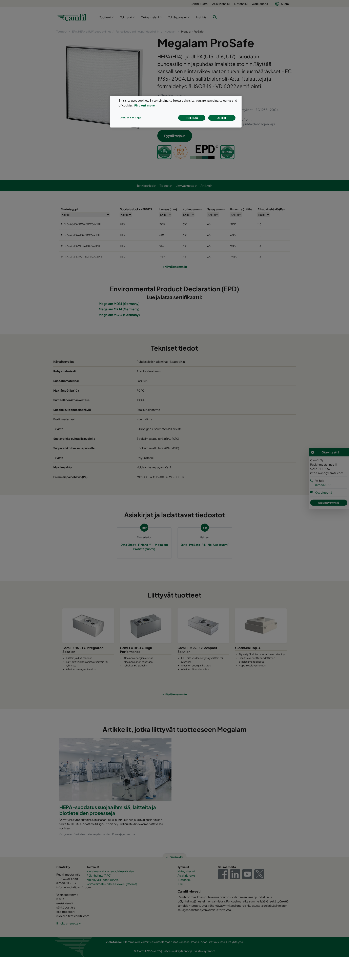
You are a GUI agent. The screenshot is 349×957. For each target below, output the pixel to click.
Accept (222, 117)
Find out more (144, 105)
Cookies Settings (130, 117)
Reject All (192, 117)
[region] (176, 112)
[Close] (235, 100)
